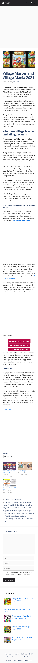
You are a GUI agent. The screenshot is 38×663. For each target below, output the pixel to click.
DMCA (31, 654)
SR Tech (6, 2)
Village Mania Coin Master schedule (20, 505)
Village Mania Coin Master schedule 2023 (17, 508)
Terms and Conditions (24, 657)
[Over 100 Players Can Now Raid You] (9, 466)
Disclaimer (24, 654)
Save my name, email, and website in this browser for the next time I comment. (19, 573)
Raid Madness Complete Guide (15, 516)
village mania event (9, 511)
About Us (8, 654)
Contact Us (16, 654)
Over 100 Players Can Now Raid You (9, 471)
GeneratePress (27, 660)
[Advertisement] (19, 26)
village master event (27, 513)
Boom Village (22, 471)
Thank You (7, 409)
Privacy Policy (11, 657)
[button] (26, 3)
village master (21, 511)
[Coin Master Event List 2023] (9, 483)
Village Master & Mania (13, 499)
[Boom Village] (25, 466)
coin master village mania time (15, 502)
